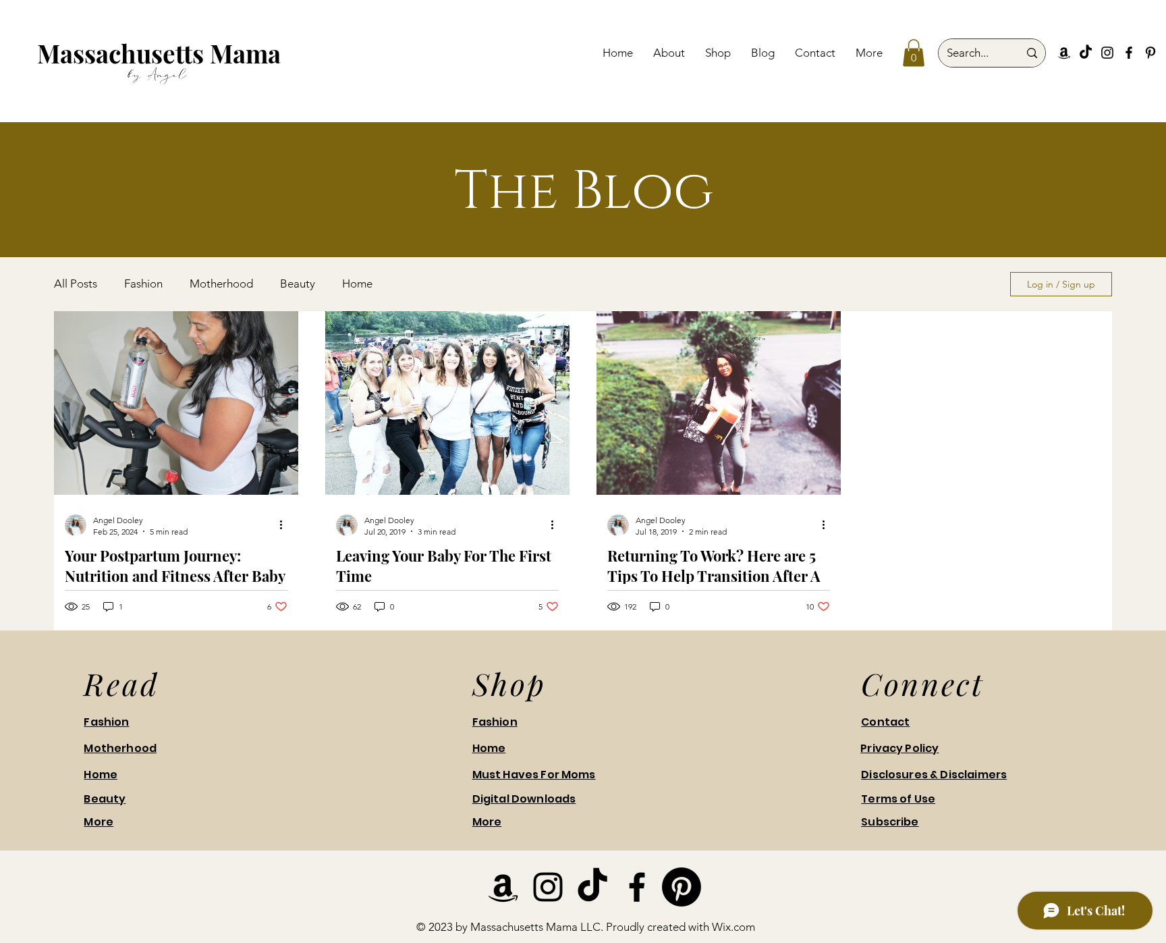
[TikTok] (1086, 53)
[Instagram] (1107, 53)
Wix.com (733, 927)
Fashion (143, 283)
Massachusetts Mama (159, 53)
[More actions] (285, 525)
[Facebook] (1129, 53)
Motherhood (221, 283)
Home (357, 283)
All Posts (75, 283)
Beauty (297, 283)
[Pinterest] (1150, 53)
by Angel (157, 74)
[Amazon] (1064, 53)
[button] (913, 53)
